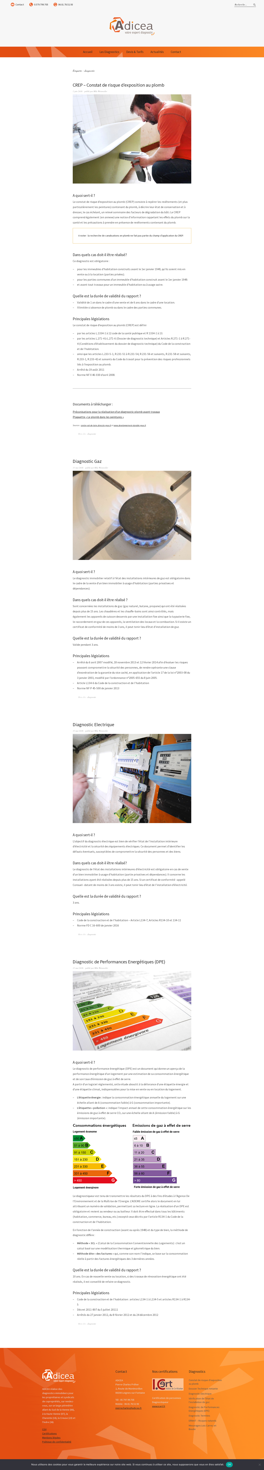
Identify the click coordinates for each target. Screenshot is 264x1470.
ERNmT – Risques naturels (202, 1420)
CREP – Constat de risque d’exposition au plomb (118, 85)
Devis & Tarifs (134, 52)
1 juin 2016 (77, 91)
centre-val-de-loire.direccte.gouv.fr (96, 425)
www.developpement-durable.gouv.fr (130, 425)
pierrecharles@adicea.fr (128, 1408)
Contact (19, 4)
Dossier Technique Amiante (203, 1388)
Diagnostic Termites (199, 1415)
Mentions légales (51, 1437)
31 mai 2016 (78, 467)
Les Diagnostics (109, 52)
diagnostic (91, 433)
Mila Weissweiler (100, 91)
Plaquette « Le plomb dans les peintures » (98, 417)
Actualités (157, 52)
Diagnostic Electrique (93, 724)
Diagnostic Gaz (87, 461)
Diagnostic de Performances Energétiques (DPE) (119, 962)
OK (229, 1464)
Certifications (49, 1433)
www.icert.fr (158, 1406)
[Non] (259, 1464)
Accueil (87, 52)
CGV (44, 1429)
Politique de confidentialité (56, 1441)
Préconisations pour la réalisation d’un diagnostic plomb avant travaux (116, 412)
